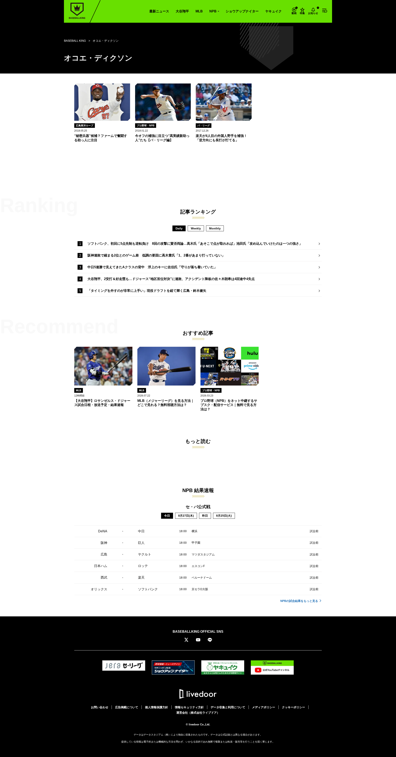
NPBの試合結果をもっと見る (299, 601)
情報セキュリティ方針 (189, 707)
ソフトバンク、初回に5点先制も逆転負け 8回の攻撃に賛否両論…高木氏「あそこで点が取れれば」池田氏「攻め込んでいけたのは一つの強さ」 (194, 243)
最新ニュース (159, 11)
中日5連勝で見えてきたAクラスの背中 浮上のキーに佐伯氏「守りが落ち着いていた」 (152, 267)
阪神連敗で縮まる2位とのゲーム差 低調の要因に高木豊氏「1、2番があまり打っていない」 (156, 255)
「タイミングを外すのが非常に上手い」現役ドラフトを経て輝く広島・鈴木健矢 (146, 290)
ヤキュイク (273, 11)
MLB (199, 11)
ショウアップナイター (242, 11)
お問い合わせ (99, 707)
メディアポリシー (263, 707)
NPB (213, 11)
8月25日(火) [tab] (224, 515)
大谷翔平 (182, 11)
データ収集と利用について (228, 707)
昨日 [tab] (205, 515)
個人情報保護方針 (156, 707)
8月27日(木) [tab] (186, 515)
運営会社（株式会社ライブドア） (198, 712)
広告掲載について (126, 707)
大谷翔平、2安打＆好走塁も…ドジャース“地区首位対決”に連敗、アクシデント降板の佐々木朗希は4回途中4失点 (171, 279)
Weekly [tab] (196, 228)
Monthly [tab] (215, 228)
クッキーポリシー (293, 707)
